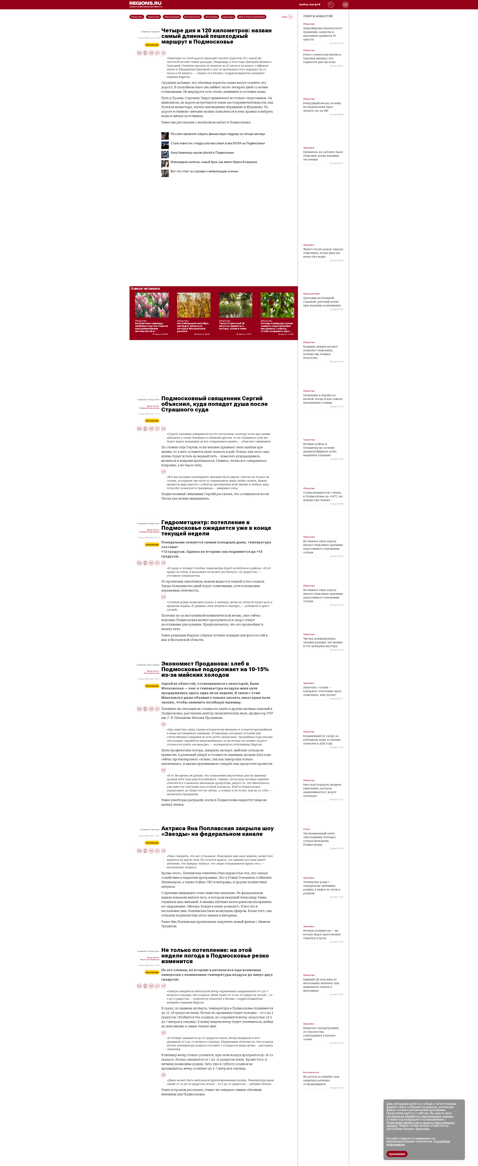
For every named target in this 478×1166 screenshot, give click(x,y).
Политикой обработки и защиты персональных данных (420, 1124)
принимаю (397, 1154)
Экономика (153, 664)
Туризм (155, 31)
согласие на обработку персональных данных (419, 1116)
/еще (284, 17)
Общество (153, 399)
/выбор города (308, 4)
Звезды (155, 829)
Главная (146, 31)
